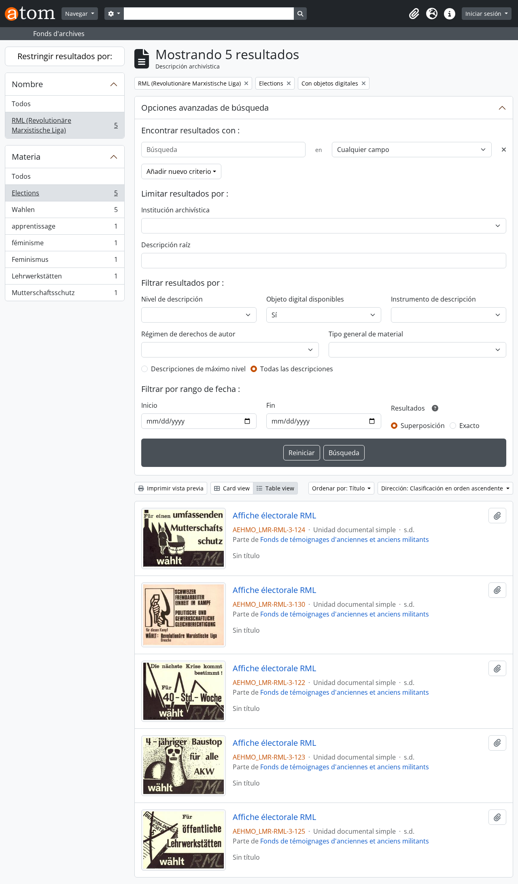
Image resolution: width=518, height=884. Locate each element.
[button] (414, 14)
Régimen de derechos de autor (188, 334)
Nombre (27, 84)
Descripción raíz (166, 244)
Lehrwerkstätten (64, 278)
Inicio (149, 405)
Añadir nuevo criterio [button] (178, 171)
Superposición (423, 425)
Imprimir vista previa (174, 488)
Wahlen (64, 211)
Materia (26, 156)
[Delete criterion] (503, 149)
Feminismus (64, 261)
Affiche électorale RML (274, 515)
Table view (279, 488)
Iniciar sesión (484, 13)
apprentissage (64, 228)
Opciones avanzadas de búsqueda (205, 107)
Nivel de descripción (172, 299)
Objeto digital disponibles (305, 299)
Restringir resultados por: (64, 56)
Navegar (77, 13)
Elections (64, 194)
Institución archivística (175, 209)
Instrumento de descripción (433, 299)
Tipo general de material (366, 334)
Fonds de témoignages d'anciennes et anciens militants (344, 539)
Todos (21, 103)
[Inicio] (33, 13)
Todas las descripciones (296, 368)
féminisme (64, 244)
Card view (235, 488)
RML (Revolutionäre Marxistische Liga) (64, 125)
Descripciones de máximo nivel (198, 368)
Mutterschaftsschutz (64, 294)
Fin (270, 405)
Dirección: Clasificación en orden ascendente (443, 488)
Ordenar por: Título (339, 488)
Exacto (469, 425)
